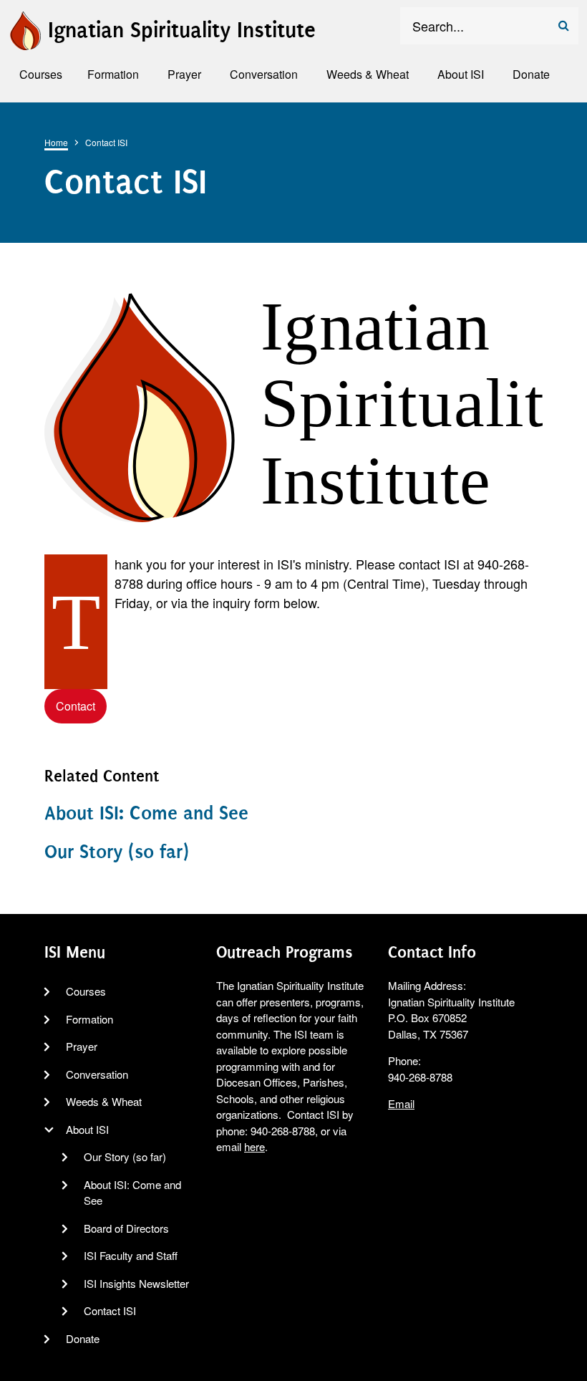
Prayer (81, 1046)
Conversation (97, 1074)
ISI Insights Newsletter (136, 1283)
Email (401, 1103)
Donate (83, 1338)
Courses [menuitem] (40, 74)
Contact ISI (110, 1310)
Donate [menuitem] (531, 74)
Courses (86, 991)
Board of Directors (126, 1228)
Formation (89, 1018)
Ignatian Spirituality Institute (182, 30)
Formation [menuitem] (113, 74)
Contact (75, 706)
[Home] (25, 28)
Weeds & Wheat (104, 1101)
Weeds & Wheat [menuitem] (367, 74)
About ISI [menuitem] (460, 74)
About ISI (87, 1129)
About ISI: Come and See (146, 813)
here (254, 1146)
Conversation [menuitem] (264, 74)
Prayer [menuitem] (184, 74)
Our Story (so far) (116, 851)
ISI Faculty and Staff (131, 1255)
